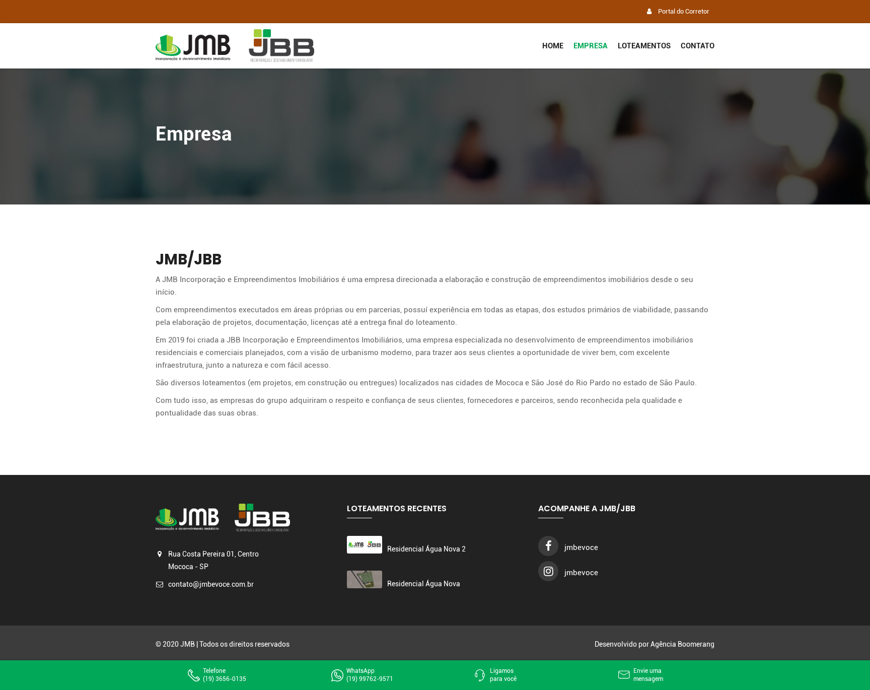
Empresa (590, 45)
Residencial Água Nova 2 (426, 549)
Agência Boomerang (682, 644)
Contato (697, 45)
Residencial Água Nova (423, 584)
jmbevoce (580, 547)
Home (552, 45)
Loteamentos (644, 45)
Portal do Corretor (683, 11)
